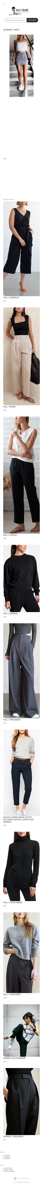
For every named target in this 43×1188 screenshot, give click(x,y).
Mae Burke (27, 1182)
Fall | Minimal (10, 613)
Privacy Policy (8, 1169)
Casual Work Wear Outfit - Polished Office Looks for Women (18, 819)
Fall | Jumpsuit (11, 297)
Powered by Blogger (23, 1178)
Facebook (7, 1158)
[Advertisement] (21, 130)
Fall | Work (9, 407)
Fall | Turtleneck (12, 902)
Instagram (7, 1157)
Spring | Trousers (13, 1136)
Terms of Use (8, 1168)
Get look (32, 20)
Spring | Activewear (14, 1058)
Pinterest (7, 1155)
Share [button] (4, 158)
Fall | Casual (10, 535)
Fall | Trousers (11, 720)
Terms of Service (9, 1171)
